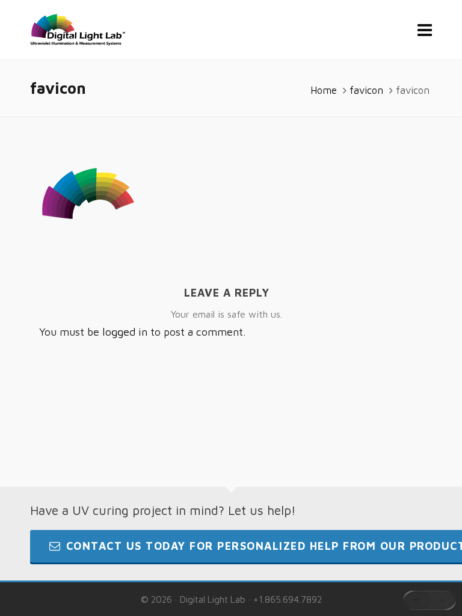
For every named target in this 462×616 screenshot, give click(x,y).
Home (323, 90)
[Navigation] (424, 30)
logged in (124, 331)
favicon (366, 90)
